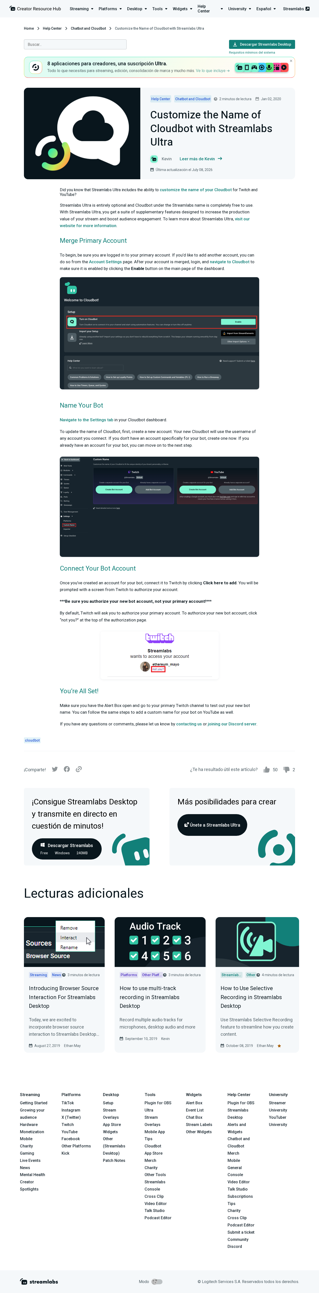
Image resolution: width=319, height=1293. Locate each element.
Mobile (26, 1138)
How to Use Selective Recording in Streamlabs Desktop (251, 997)
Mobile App (155, 1131)
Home (29, 28)
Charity (26, 1146)
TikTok (68, 1103)
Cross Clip (154, 1196)
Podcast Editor (158, 1217)
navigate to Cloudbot (229, 261)
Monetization (32, 1131)
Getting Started (33, 1103)
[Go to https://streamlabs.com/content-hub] (35, 9)
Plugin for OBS (158, 1103)
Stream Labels (199, 1124)
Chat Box (194, 1117)
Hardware (29, 1124)
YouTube (70, 1131)
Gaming (27, 1153)
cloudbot (32, 740)
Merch (150, 1160)
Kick (65, 1153)
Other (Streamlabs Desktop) (114, 1146)
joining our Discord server (232, 723)
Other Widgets (199, 1131)
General (235, 1167)
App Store (112, 1124)
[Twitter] (55, 770)
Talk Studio (155, 1210)
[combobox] (75, 44)
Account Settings (105, 261)
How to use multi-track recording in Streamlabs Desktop (149, 997)
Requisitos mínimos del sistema (252, 52)
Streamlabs (293, 8)
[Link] (79, 769)
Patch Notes (114, 1160)
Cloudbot (153, 1146)
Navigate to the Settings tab (86, 419)
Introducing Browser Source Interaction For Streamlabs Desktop (64, 997)
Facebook (71, 1138)
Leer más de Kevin (197, 158)
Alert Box (194, 1103)
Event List (195, 1110)
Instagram (71, 1110)
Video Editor (156, 1203)
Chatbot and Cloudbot (88, 28)
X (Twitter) (71, 1117)
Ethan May (72, 1046)
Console (235, 1174)
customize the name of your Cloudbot (196, 189)
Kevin (165, 1039)
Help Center (52, 28)
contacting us (189, 723)
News (25, 1167)
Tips (149, 1138)
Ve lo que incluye (211, 70)
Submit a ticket (241, 1232)
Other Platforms (76, 1146)
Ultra (149, 1110)
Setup (108, 1103)
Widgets (110, 1131)
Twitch (68, 1124)
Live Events (30, 1160)
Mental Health (32, 1174)
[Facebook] (67, 770)
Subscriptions (240, 1196)
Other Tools (155, 1174)
